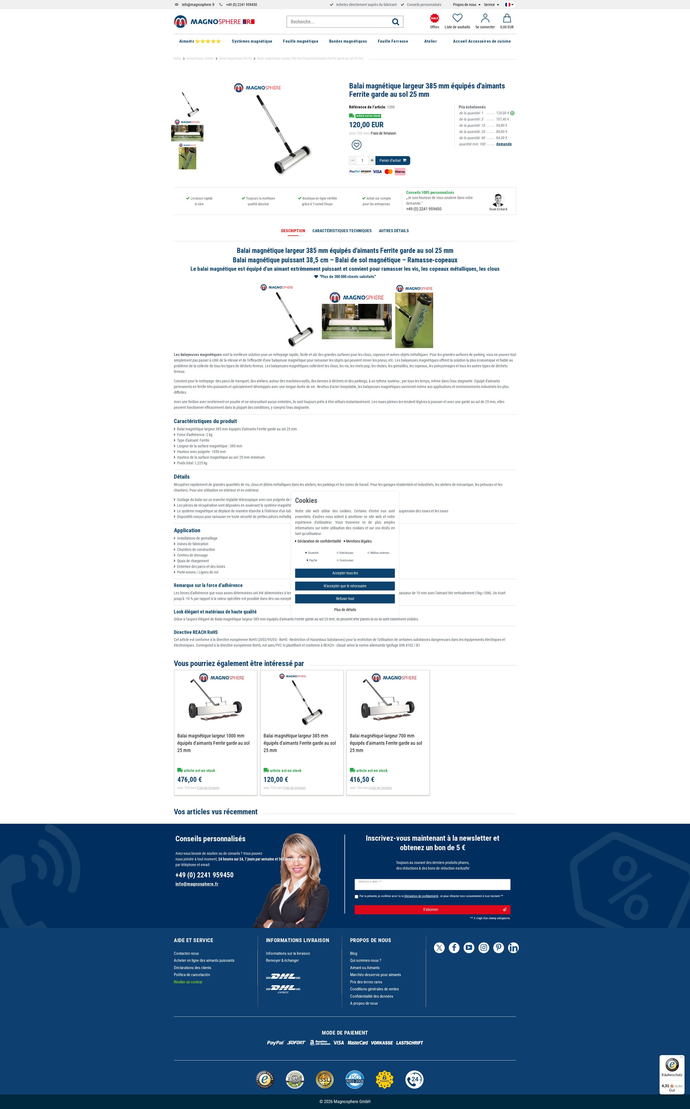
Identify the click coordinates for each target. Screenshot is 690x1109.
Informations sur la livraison (288, 953)
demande (504, 144)
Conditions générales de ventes (374, 989)
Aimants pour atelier (200, 58)
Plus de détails (345, 609)
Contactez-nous (186, 953)
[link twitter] (439, 947)
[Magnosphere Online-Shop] (214, 21)
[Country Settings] (509, 4)
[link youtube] (469, 947)
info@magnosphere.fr (198, 4)
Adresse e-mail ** (370, 881)
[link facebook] (454, 947)
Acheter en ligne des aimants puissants (204, 960)
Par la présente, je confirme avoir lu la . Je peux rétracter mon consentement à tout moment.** (431, 896)
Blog (353, 953)
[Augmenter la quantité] (372, 160)
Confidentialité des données (371, 996)
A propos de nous (364, 1003)
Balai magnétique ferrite (235, 58)
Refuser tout (345, 598)
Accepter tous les (345, 573)
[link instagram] (483, 947)
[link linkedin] (513, 947)
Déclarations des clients (192, 967)
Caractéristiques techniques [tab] (342, 230)
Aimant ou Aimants (365, 967)
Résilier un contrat (188, 982)
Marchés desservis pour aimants (375, 974)
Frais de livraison (383, 133)
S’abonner (430, 909)
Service (490, 4)
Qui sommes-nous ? (365, 960)
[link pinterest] (498, 947)
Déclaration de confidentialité (320, 541)
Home (177, 58)
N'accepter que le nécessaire (345, 585)
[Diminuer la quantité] (352, 160)
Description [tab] (293, 230)
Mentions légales (359, 541)
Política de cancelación (192, 974)
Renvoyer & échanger (282, 960)
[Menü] (681, 1058)
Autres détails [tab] (394, 230)
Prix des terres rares (366, 982)
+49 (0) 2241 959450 (241, 4)
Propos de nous (465, 4)
